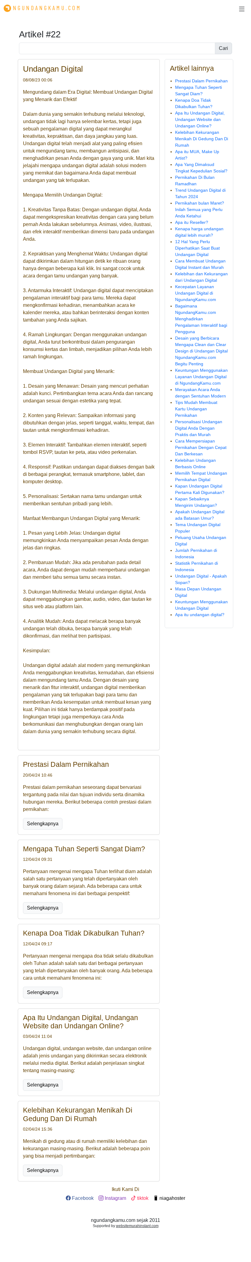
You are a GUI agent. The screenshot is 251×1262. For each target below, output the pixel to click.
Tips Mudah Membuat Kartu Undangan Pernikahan (196, 409)
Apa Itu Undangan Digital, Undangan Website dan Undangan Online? (200, 119)
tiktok (142, 1198)
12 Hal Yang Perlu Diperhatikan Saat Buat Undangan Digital (197, 248)
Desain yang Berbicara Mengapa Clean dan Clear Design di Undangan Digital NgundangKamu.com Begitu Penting (201, 351)
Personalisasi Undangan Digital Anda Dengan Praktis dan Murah (198, 428)
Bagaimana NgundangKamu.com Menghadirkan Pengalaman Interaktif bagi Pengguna (201, 318)
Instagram (114, 1198)
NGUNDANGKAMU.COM (47, 7)
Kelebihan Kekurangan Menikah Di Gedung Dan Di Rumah (201, 139)
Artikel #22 (40, 34)
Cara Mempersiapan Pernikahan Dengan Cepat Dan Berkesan (201, 447)
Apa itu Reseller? (191, 222)
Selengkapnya (42, 823)
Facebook (82, 1198)
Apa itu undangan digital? (199, 614)
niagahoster (171, 1198)
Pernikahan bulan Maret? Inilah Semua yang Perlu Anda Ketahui (199, 209)
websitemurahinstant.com (137, 1226)
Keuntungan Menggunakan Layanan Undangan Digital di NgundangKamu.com (201, 377)
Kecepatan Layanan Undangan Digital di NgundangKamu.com (195, 293)
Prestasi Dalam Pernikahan (201, 80)
